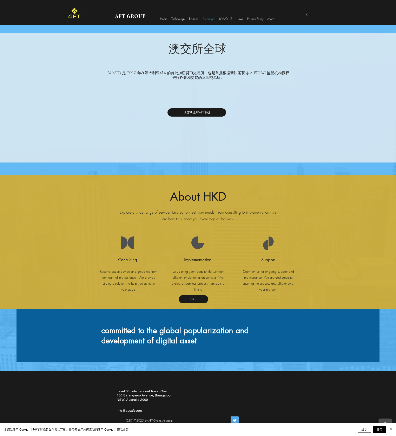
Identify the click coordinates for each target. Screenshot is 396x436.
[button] (307, 13)
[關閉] (391, 429)
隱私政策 (123, 429)
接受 (380, 429)
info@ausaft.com (129, 411)
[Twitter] (235, 420)
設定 (364, 429)
